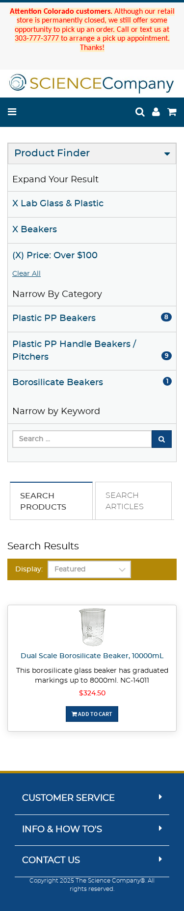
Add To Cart (94, 713)
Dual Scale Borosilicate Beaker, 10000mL (92, 656)
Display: (29, 569)
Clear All (26, 274)
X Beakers (34, 229)
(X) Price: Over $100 (55, 255)
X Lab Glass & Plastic (58, 203)
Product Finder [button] (52, 153)
